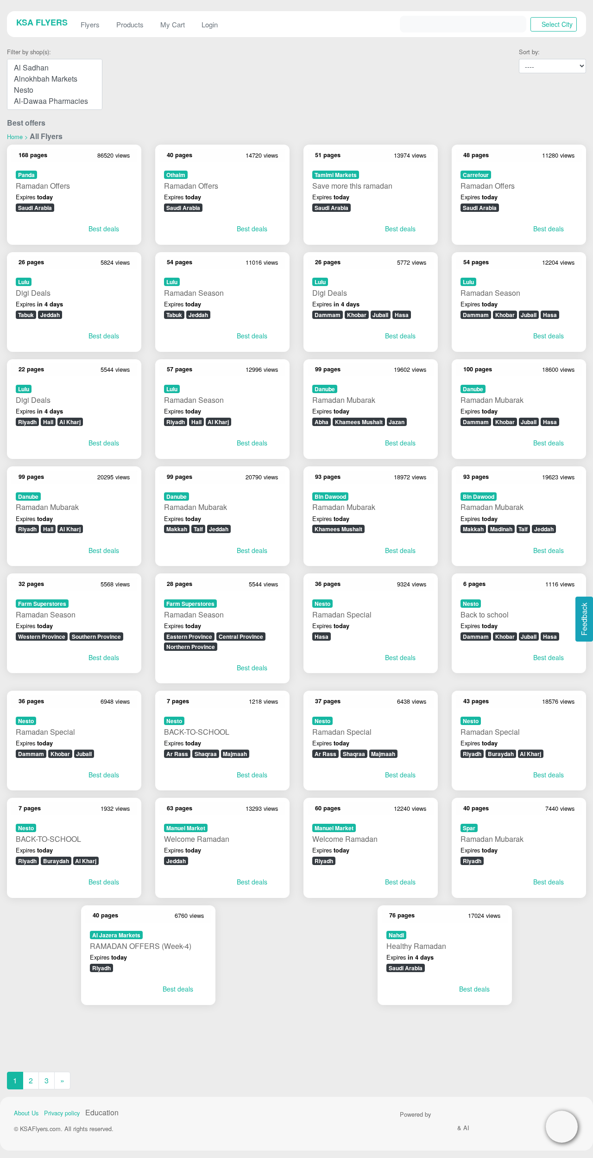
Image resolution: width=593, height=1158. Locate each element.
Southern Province (96, 636)
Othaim (175, 175)
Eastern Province (189, 636)
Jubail (380, 315)
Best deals (103, 228)
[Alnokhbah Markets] (54, 78)
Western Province (41, 636)
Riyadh (27, 422)
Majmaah (235, 754)
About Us (26, 1112)
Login (210, 24)
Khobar (356, 315)
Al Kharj (70, 422)
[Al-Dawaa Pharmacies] (54, 101)
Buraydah (501, 754)
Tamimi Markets (336, 175)
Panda (26, 175)
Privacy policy (62, 1112)
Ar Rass (177, 754)
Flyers (90, 24)
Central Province (241, 636)
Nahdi (396, 935)
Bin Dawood (330, 496)
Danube (325, 389)
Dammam (328, 315)
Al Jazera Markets (116, 935)
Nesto (322, 603)
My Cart (172, 24)
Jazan (396, 422)
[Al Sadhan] (54, 67)
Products (130, 24)
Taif (198, 529)
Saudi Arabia (35, 208)
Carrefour (476, 175)
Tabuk (26, 315)
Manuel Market (185, 828)
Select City (556, 24)
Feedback (584, 619)
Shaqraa (206, 754)
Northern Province (190, 647)
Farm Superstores (42, 603)
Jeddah (50, 315)
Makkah (176, 529)
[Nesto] (54, 89)
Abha (321, 422)
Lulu (23, 282)
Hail (48, 422)
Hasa (402, 315)
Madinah (501, 529)
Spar (469, 828)
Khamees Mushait (359, 422)
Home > (17, 136)
